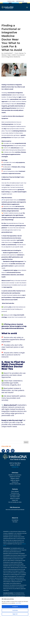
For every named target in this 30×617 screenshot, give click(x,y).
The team (14, 522)
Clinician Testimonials (14, 484)
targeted (7, 154)
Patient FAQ (15, 500)
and (3, 154)
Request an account (15, 476)
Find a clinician (15, 491)
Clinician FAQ (15, 482)
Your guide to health (15, 495)
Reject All (15, 614)
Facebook (3, 450)
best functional (22, 280)
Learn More (18, 603)
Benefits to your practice (15, 475)
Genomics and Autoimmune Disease (15, 509)
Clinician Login (20, 1)
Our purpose (15, 520)
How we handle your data (14, 502)
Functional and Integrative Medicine (13, 56)
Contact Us (15, 467)
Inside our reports (15, 480)
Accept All (15, 606)
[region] (15, 607)
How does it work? (15, 496)
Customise (15, 610)
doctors (4, 283)
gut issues (16, 135)
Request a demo (15, 478)
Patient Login (11, 1)
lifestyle (23, 152)
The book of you (15, 493)
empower (18, 297)
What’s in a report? (15, 498)
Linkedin (7, 450)
